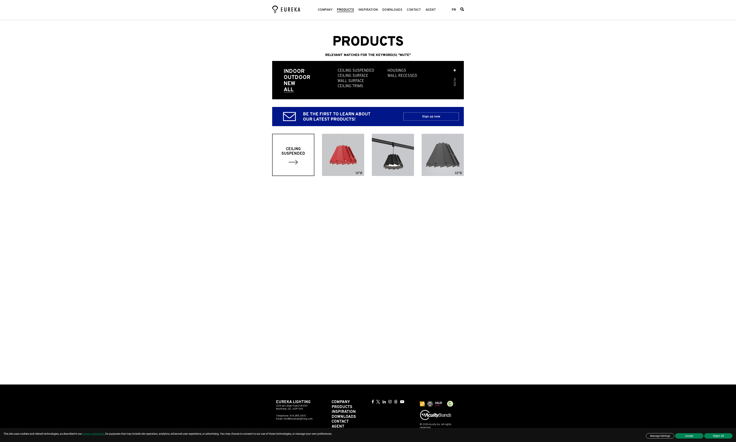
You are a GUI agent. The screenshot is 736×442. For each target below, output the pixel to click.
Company (325, 10)
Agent (431, 10)
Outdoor (297, 77)
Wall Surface (351, 81)
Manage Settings (660, 435)
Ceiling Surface (353, 76)
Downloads (392, 10)
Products (345, 10)
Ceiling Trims (350, 86)
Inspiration (368, 10)
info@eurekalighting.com (298, 419)
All (289, 90)
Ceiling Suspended (356, 71)
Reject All (718, 435)
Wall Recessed (402, 76)
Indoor (294, 71)
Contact (414, 10)
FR (454, 10)
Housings (397, 71)
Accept (689, 435)
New (289, 83)
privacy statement (93, 433)
